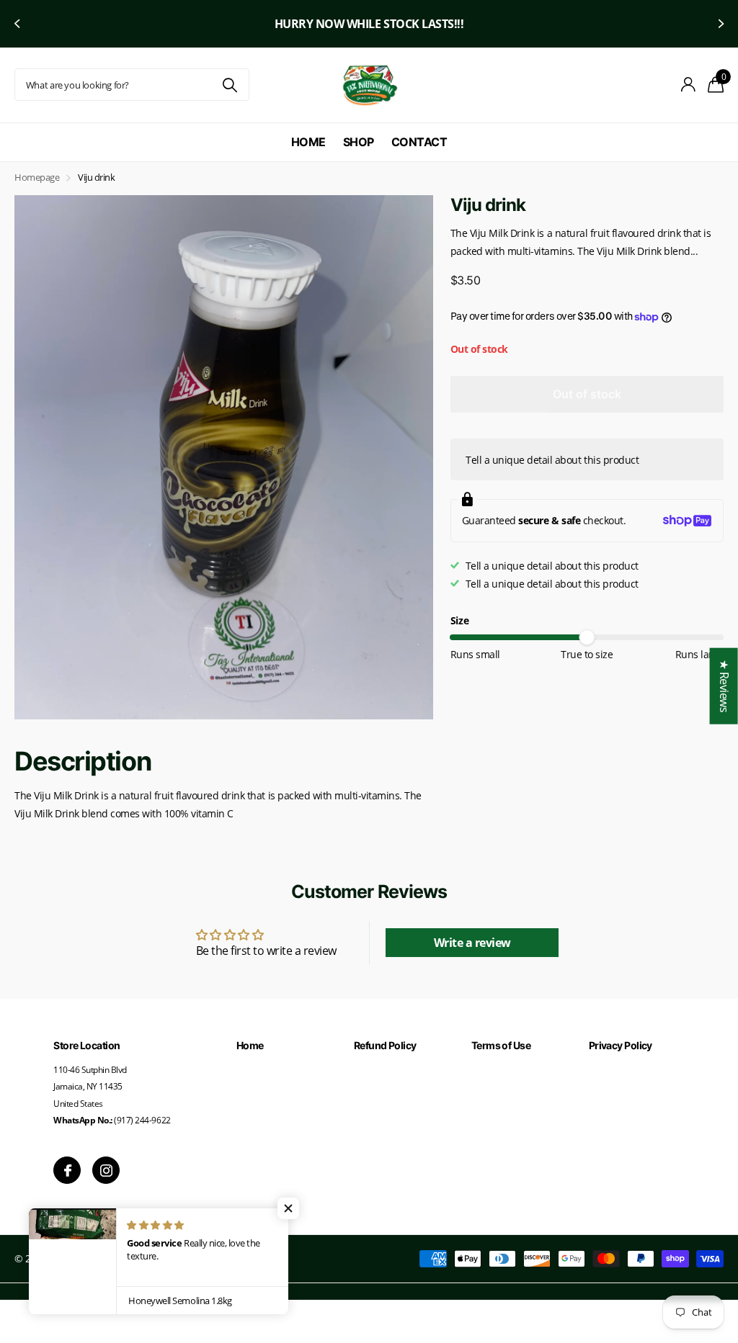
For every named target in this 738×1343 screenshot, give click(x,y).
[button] (16, 24)
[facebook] (67, 1170)
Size (459, 620)
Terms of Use (500, 1045)
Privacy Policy (620, 1045)
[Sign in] (688, 84)
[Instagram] (106, 1170)
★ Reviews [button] (724, 685)
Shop (358, 142)
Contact (419, 142)
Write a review (472, 943)
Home (308, 142)
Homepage (36, 177)
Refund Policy (385, 1045)
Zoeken (229, 84)
